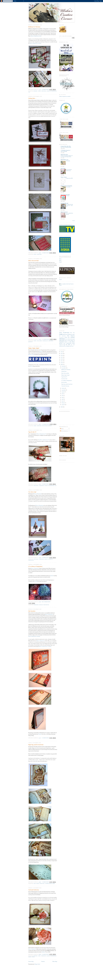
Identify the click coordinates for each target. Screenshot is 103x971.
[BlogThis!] (51, 89)
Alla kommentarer (64, 431)
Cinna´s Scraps (64, 177)
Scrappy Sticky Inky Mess (66, 146)
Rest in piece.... (68, 186)
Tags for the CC (32, 432)
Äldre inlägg (54, 961)
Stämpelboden (48, 883)
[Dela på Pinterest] (55, 89)
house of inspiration (49, 485)
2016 (62, 351)
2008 (62, 407)
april (63, 399)
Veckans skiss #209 (69, 178)
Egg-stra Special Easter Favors (69, 170)
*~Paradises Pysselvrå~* (66, 150)
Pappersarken (64, 335)
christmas (39, 254)
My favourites (31, 611)
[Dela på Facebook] (54, 89)
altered (66, 337)
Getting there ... (32, 98)
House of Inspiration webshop (35, 43)
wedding (67, 346)
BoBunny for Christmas (34, 27)
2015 (62, 353)
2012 (62, 359)
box (69, 337)
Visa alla (73, 220)
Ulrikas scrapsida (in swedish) (64, 96)
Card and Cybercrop (33, 890)
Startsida (43, 961)
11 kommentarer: (46, 424)
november (64, 368)
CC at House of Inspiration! (35, 566)
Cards (34, 254)
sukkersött (61, 344)
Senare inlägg (31, 961)
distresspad (72, 339)
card (34, 883)
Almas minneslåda (64, 151)
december (64, 366)
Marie (60, 260)
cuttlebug (68, 339)
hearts (46, 559)
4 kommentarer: (45, 954)
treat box (64, 346)
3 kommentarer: (45, 89)
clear (66, 339)
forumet (51, 575)
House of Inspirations (35, 568)
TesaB (60, 262)
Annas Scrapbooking (64, 332)
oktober (63, 388)
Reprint (40, 351)
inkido (37, 883)
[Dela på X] (52, 89)
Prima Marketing (71, 335)
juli (62, 393)
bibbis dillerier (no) (64, 159)
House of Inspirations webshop (34, 636)
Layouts (69, 334)
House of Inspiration (37, 493)
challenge (39, 340)
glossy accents (67, 340)
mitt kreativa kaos (64, 154)
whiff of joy (71, 346)
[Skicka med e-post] (50, 89)
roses (33, 956)
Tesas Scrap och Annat (65, 194)
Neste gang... (68, 160)
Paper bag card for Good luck (35, 744)
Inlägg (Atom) (37, 964)
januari (63, 404)
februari (63, 402)
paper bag (42, 883)
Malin (60, 258)
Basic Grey (72, 332)
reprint (50, 425)
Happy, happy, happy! (33, 348)
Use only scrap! (32, 492)
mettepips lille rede (64, 203)
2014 (62, 355)
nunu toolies (63, 168)
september (64, 390)
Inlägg (62, 428)
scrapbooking (68, 343)
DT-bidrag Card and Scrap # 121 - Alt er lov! (69, 205)
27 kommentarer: (46, 339)
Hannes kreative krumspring (66, 185)
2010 (62, 362)
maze (68, 341)
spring (73, 343)
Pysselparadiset (61, 337)
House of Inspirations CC (41, 434)
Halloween (65, 334)
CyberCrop (41, 485)
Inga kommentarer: (46, 601)
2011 (62, 360)
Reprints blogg (31, 354)
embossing (61, 340)
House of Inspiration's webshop (45, 646)
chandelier (45, 340)
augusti (63, 391)
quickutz (30, 341)
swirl (53, 883)
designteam (45, 425)
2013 (62, 357)
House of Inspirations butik (36, 36)
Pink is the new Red (33, 260)
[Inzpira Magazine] (67, 302)
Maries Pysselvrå (64, 212)
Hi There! (67, 195)
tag (55, 485)
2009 (62, 364)
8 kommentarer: (45, 557)
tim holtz (68, 344)
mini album (72, 341)
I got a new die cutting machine (66, 147)
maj (62, 397)
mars (63, 401)
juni (63, 395)
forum (36, 581)
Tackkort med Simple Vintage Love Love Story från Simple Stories (67, 156)
